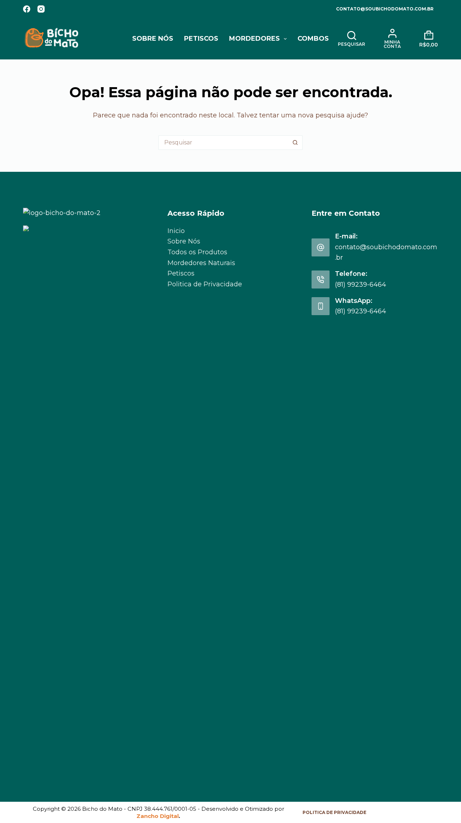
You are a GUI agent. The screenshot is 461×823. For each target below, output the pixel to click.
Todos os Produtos (197, 252)
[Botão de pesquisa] (295, 142)
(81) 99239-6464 (360, 285)
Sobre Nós (152, 39)
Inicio (176, 231)
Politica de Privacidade (204, 284)
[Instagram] (41, 9)
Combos (313, 39)
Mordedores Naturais (201, 263)
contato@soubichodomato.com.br (385, 9)
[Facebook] (26, 9)
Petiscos (201, 39)
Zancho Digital (157, 816)
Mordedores (254, 39)
